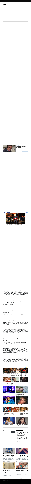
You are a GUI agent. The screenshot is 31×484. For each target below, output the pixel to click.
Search (3, 430)
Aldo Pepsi (4, 461)
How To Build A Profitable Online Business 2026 (22, 443)
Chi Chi (3, 478)
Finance (4, 468)
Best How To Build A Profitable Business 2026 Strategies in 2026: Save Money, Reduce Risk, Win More (22, 437)
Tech (3, 453)
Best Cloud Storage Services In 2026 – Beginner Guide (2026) (22, 433)
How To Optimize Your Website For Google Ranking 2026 (22, 435)
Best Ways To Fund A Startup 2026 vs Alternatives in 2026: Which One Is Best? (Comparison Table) (22, 440)
